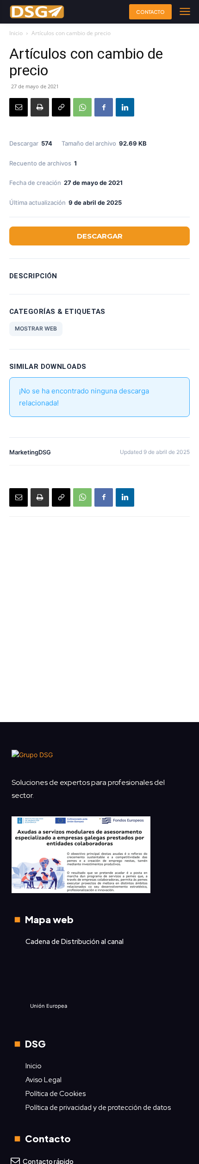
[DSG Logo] (37, 11)
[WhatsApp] (82, 107)
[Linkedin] (125, 107)
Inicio (16, 33)
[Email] (18, 107)
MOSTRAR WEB (36, 328)
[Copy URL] (61, 107)
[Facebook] (103, 107)
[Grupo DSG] (99, 758)
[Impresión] (40, 107)
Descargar (100, 236)
